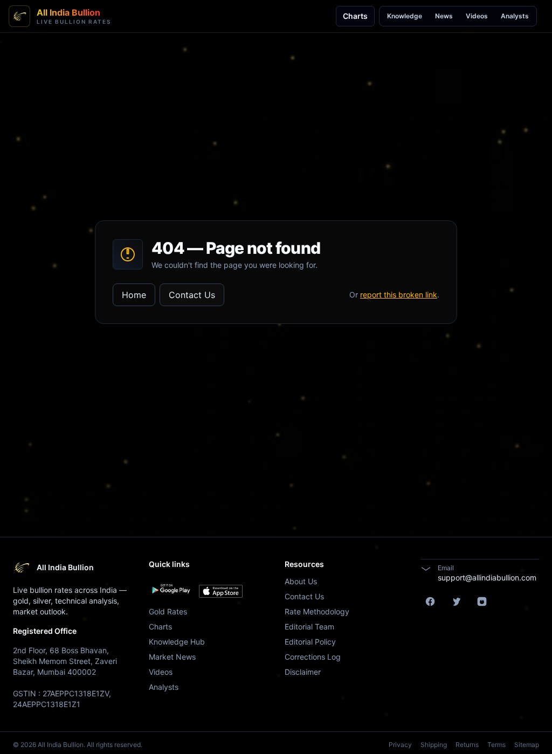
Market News (172, 656)
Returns (467, 745)
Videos (477, 16)
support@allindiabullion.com (487, 577)
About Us (301, 581)
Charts (355, 15)
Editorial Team (309, 626)
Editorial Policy (310, 641)
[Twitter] (456, 601)
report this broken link (398, 294)
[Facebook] (430, 601)
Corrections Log (313, 656)
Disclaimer (303, 671)
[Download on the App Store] (221, 591)
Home (134, 294)
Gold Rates (168, 611)
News (444, 16)
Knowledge (404, 16)
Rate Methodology (317, 611)
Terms (496, 745)
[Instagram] (482, 601)
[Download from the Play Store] (170, 589)
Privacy (400, 745)
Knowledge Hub (177, 641)
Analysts (515, 16)
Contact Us (192, 294)
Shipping (433, 745)
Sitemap (526, 745)
